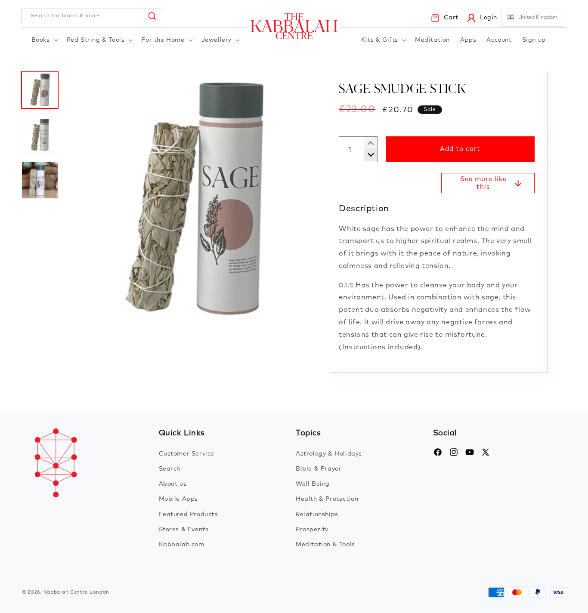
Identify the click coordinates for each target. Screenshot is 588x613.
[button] (44, 40)
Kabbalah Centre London (76, 592)
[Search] (151, 15)
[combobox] (91, 15)
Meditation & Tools (325, 545)
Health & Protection (327, 499)
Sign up (534, 40)
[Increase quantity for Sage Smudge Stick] (367, 154)
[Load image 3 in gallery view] (40, 180)
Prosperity (312, 530)
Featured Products (188, 514)
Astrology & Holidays (329, 454)
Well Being (313, 484)
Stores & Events (184, 530)
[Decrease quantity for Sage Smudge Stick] (367, 143)
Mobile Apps (178, 499)
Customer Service (187, 454)
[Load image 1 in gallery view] (40, 90)
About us (173, 484)
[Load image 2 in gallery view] (40, 135)
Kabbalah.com (181, 545)
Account (498, 40)
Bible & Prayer (318, 469)
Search (170, 469)
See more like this (483, 183)
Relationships (317, 514)
